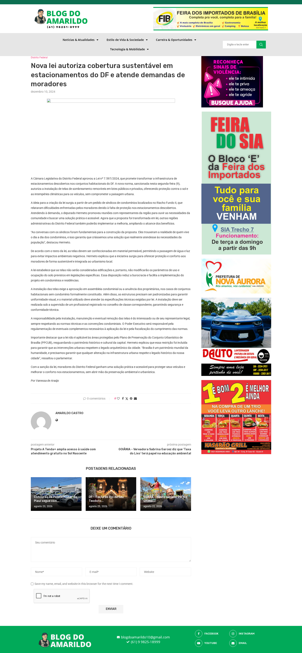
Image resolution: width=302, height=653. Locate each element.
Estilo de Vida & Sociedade (125, 40)
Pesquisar (261, 44)
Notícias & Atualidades (79, 40)
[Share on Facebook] (123, 398)
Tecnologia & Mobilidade (127, 49)
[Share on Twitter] (126, 398)
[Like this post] (118, 398)
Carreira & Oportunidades (174, 40)
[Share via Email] (135, 398)
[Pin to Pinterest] (131, 398)
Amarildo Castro (69, 413)
